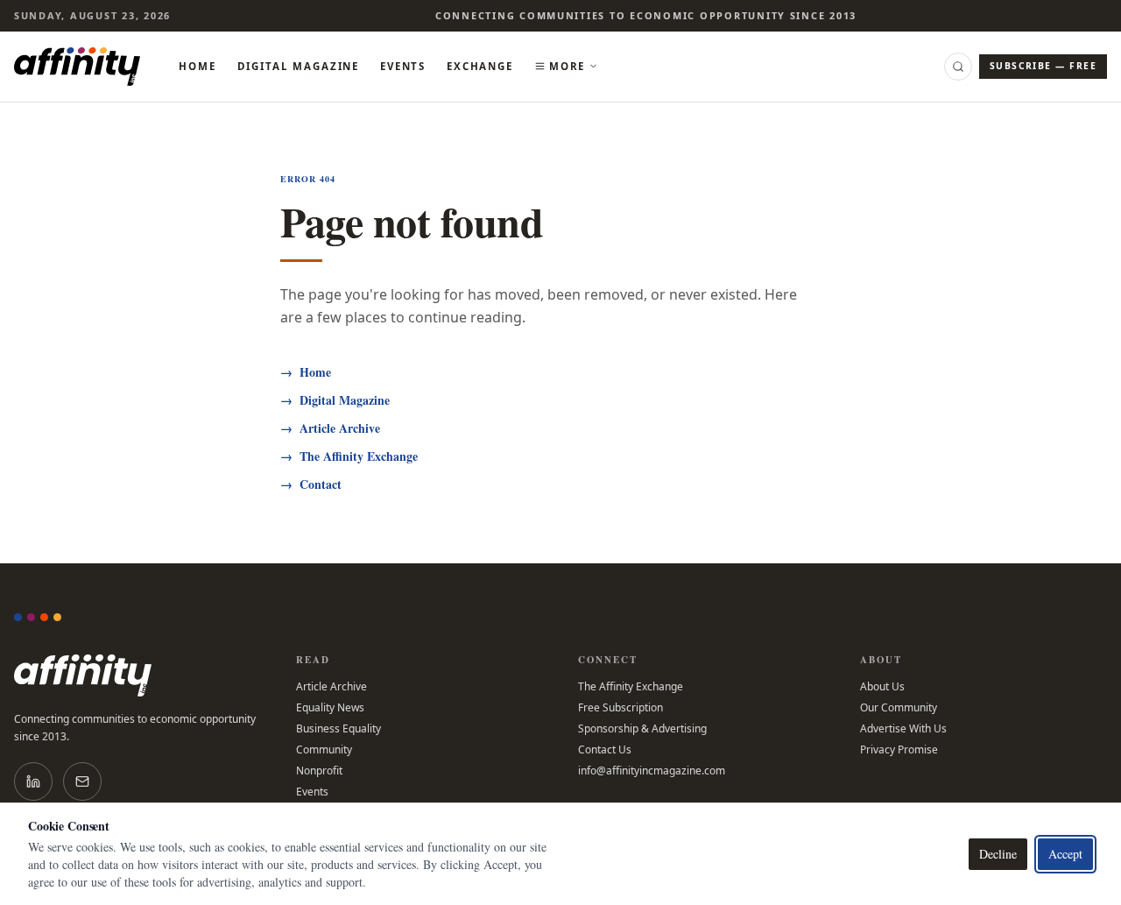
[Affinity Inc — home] (77, 66)
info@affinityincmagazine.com (651, 771)
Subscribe (1043, 66)
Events (403, 66)
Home (197, 66)
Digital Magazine (298, 66)
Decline (998, 853)
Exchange (480, 66)
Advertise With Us (903, 729)
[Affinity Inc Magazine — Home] (137, 675)
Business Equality (338, 729)
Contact (311, 484)
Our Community (898, 708)
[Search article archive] (958, 67)
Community (324, 750)
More (567, 66)
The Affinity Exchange (349, 456)
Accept (1065, 853)
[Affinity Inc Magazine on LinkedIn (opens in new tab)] (33, 781)
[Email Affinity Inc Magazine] (82, 781)
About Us (882, 687)
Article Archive (330, 428)
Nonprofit (319, 771)
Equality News (330, 708)
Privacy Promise (899, 750)
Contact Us (604, 750)
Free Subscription (620, 708)
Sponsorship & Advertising (642, 729)
